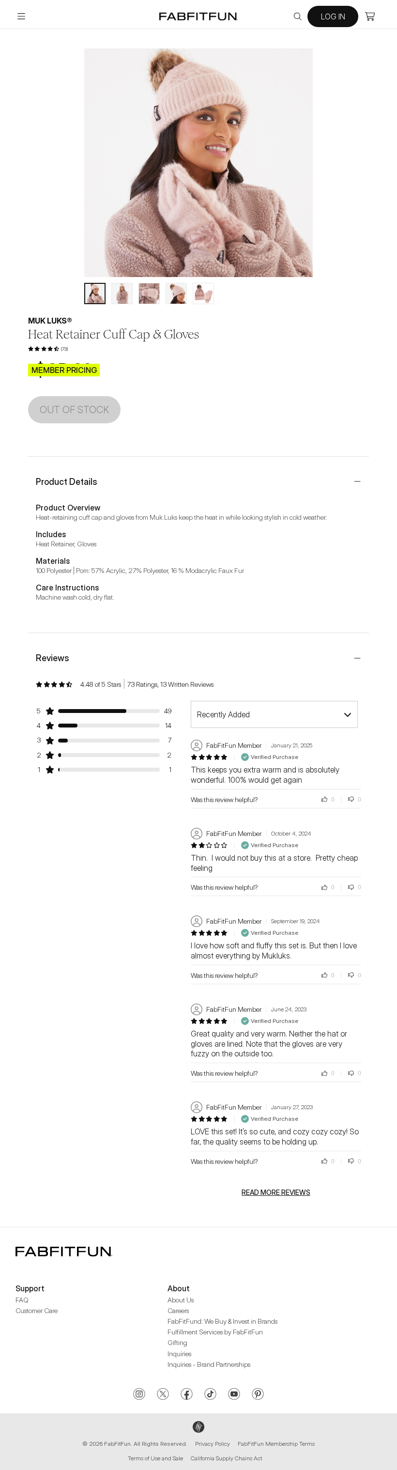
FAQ (22, 1300)
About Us (181, 1300)
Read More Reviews (276, 1192)
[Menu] (21, 16)
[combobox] (274, 714)
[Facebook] (187, 1395)
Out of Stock (74, 410)
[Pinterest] (258, 1395)
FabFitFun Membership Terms (276, 1443)
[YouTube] (234, 1395)
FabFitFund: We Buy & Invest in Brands (222, 1321)
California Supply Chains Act (226, 1458)
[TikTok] (210, 1395)
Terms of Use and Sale (155, 1458)
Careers (178, 1310)
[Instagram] (139, 1395)
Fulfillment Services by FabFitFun (215, 1332)
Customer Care (36, 1310)
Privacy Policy (212, 1443)
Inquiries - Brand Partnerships (209, 1364)
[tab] (95, 293)
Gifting (177, 1342)
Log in (333, 16)
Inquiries (179, 1353)
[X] (163, 1395)
